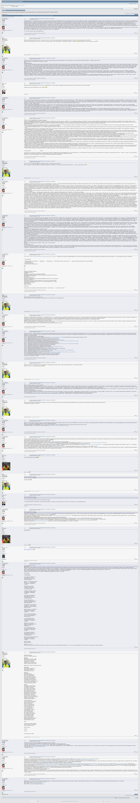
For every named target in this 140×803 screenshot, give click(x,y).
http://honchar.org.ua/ (60, 343)
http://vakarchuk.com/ (93, 764)
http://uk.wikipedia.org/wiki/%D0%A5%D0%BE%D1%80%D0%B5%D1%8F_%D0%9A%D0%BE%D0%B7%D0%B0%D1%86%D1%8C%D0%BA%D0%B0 (59, 765)
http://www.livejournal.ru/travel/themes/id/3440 (43, 513)
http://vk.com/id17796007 (119, 765)
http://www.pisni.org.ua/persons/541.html (121, 763)
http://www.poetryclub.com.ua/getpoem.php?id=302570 (51, 352)
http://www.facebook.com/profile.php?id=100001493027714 (62, 515)
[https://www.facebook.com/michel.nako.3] (2, 72)
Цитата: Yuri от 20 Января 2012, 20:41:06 (29, 565)
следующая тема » (135, 13)
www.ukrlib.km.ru (30, 644)
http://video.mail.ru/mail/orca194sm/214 (99, 442)
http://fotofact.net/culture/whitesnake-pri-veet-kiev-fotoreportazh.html (48, 338)
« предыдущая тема (128, 13)
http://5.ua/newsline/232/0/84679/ (59, 339)
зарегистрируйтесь (22, 5)
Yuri (3, 454)
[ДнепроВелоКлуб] (2, 56)
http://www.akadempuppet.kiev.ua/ (55, 337)
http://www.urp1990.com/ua (48, 347)
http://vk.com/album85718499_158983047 (35, 782)
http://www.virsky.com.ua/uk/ (52, 349)
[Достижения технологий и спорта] (2, 561)
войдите (16, 5)
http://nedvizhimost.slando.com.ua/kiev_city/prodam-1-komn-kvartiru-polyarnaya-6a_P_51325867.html (40, 256)
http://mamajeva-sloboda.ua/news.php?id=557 (44, 760)
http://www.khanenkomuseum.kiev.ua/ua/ (56, 346)
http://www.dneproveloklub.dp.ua (35, 311)
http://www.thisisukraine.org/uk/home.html (83, 519)
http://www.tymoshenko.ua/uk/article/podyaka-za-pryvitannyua (68, 340)
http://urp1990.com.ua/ (47, 767)
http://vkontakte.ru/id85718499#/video (65, 107)
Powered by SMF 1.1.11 (65, 801)
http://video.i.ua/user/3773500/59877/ (60, 446)
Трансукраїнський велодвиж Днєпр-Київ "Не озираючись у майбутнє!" (42, 18)
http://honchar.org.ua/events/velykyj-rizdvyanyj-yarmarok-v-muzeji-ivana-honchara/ (45, 392)
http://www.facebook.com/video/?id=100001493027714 (93, 444)
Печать (136, 14)
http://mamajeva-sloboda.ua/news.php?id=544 (48, 443)
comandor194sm (5, 18)
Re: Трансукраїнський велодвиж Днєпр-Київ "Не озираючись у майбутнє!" (42, 331)
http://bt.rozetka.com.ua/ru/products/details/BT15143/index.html (59, 425)
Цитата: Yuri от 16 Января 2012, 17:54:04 (29, 476)
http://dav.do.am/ (26, 561)
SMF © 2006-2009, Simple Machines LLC (73, 801)
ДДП (3, 37)
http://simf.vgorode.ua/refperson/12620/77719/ (50, 764)
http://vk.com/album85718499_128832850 (38, 746)
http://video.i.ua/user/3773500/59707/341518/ (42, 744)
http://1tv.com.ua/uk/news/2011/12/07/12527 (71, 343)
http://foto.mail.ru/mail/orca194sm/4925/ (86, 442)
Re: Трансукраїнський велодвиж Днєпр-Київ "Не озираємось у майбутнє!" (42, 37)
